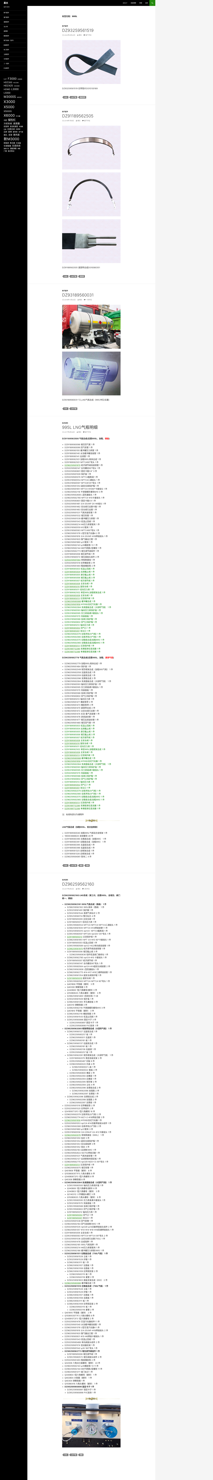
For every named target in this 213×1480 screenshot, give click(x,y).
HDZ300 (8, 82)
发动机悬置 (14, 126)
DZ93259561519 (78, 30)
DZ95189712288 (72, 651)
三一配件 (6, 63)
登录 (140, 3)
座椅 (10, 132)
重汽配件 (6, 17)
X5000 (9, 107)
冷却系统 (8, 123)
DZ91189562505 (77, 115)
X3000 (9, 102)
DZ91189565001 (72, 631)
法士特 (6, 27)
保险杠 (12, 119)
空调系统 (16, 146)
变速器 (21, 126)
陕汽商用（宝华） (9, 40)
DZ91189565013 (72, 598)
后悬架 (18, 129)
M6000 (19, 97)
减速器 (16, 123)
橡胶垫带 (82, 97)
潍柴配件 (6, 22)
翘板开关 (6, 148)
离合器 (12, 143)
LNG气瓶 (73, 97)
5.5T (5, 79)
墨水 (6, 3)
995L (66, 97)
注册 (146, 3)
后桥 (5, 132)
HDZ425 (8, 85)
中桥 (5, 120)
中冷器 (18, 116)
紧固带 (82, 276)
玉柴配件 (6, 54)
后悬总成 (11, 129)
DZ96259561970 (72, 465)
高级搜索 (133, 3)
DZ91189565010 (72, 586)
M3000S (10, 97)
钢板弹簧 (13, 148)
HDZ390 (16, 82)
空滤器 (18, 143)
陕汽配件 (65, 26)
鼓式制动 (11, 151)
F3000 (12, 78)
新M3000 (11, 139)
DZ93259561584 (72, 560)
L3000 (15, 89)
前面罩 (6, 126)
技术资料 (65, 423)
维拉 (80, 35)
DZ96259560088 (73, 601)
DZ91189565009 (72, 583)
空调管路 (7, 146)
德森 (87, 865)
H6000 (20, 79)
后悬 (5, 129)
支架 (10, 135)
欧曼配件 (6, 45)
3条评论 (87, 889)
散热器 (16, 135)
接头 (5, 135)
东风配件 (6, 59)
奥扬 (81, 865)
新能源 (6, 143)
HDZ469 (16, 86)
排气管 (21, 132)
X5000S (8, 111)
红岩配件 (6, 68)
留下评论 (88, 35)
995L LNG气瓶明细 (80, 427)
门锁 (5, 151)
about (125, 3)
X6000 (9, 115)
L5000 (7, 93)
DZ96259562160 (78, 884)
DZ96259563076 (73, 1135)
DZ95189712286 (72, 648)
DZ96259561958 (72, 604)
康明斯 (6, 31)
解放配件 (6, 36)
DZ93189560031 (78, 295)
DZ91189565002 (72, 628)
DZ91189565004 (72, 571)
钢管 (19, 148)
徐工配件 (6, 50)
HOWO (7, 89)
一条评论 (89, 300)
